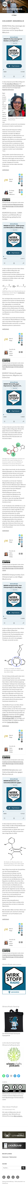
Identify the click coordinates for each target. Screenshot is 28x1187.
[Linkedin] (21, 181)
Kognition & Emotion (8, 89)
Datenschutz (12, 1157)
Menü (14, 15)
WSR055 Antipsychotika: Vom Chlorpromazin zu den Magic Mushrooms (13, 577)
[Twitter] (19, 175)
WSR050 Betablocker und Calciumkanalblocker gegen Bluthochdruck (12, 772)
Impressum (5, 1157)
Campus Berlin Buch (12, 722)
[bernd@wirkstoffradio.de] (21, 184)
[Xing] (19, 184)
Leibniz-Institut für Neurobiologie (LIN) (12, 85)
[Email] (21, 190)
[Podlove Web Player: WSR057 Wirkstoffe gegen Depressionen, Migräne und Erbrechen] (14, 402)
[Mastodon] (21, 177)
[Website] (19, 192)
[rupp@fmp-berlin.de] (21, 179)
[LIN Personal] (19, 190)
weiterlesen (5, 170)
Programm (5, 714)
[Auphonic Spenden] (21, 186)
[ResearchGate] (19, 179)
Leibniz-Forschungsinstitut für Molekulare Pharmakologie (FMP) (13, 716)
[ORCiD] (21, 175)
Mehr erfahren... (18, 1116)
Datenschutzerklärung (7, 1181)
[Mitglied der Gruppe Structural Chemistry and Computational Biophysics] (19, 181)
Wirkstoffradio (12, 9)
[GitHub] (19, 177)
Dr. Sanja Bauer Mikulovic (12, 83)
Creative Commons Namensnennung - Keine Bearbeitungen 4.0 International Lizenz (12, 206)
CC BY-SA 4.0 (21, 292)
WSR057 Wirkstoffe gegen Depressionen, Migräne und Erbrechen (12, 375)
